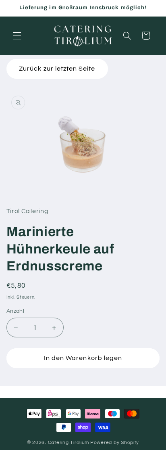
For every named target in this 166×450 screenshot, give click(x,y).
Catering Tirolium (68, 442)
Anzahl (15, 311)
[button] (17, 35)
